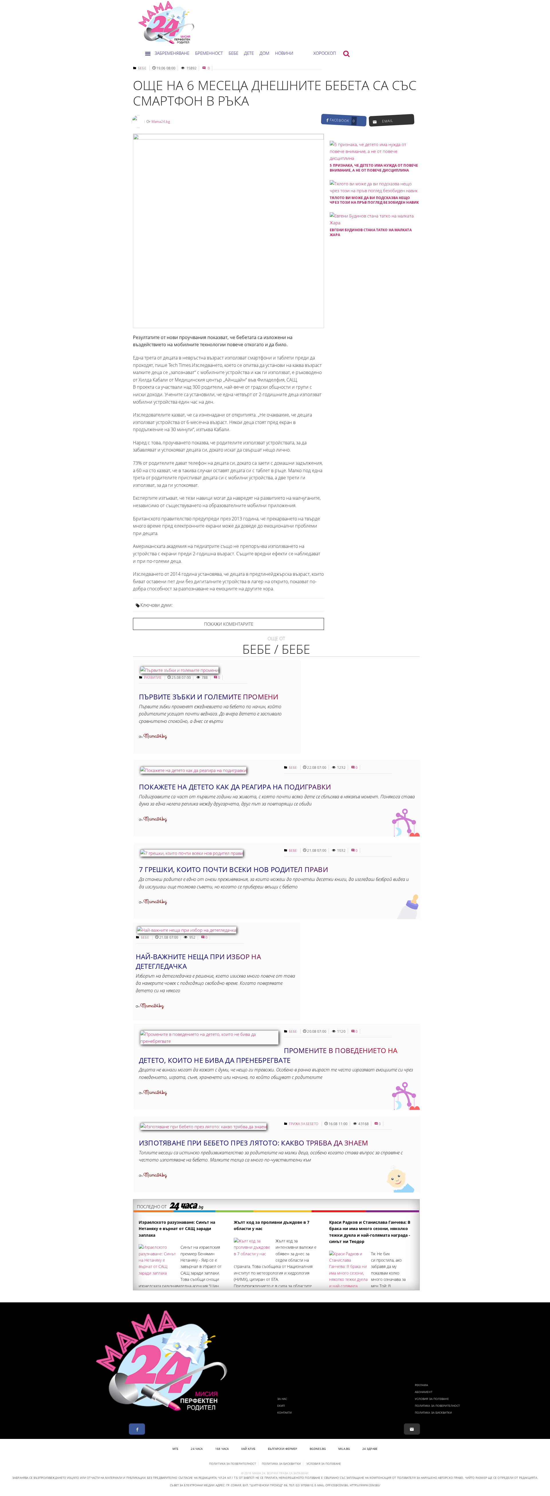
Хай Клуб (248, 1449)
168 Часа (222, 1449)
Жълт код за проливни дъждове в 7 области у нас (271, 1225)
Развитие (153, 677)
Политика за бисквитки (433, 1413)
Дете (249, 53)
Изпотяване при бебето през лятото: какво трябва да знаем (253, 1142)
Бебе (233, 53)
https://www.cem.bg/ (365, 1485)
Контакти (284, 1413)
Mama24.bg (161, 121)
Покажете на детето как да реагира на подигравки (235, 786)
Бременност (209, 53)
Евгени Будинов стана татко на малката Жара (370, 232)
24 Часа (197, 1449)
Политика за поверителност (437, 1406)
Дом (264, 53)
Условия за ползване (432, 1399)
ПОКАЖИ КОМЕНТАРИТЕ (228, 624)
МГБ (175, 1449)
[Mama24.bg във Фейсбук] (137, 1429)
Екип (281, 1406)
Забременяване (172, 53)
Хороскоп (324, 53)
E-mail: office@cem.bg (331, 1485)
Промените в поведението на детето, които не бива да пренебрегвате (268, 1055)
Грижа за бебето (304, 1123)
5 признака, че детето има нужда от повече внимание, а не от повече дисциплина (374, 168)
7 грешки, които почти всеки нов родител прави (233, 869)
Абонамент (423, 1392)
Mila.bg (344, 1449)
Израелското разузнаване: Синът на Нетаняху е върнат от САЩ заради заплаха (177, 1228)
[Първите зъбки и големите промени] (179, 670)
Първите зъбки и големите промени (208, 696)
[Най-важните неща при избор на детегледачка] (186, 930)
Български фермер (282, 1449)
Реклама (421, 1385)
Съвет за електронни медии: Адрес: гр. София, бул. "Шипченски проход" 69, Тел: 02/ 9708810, (242, 1485)
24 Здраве (370, 1449)
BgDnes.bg (318, 1449)
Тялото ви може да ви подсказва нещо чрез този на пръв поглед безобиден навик (374, 200)
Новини (284, 53)
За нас (282, 1399)
